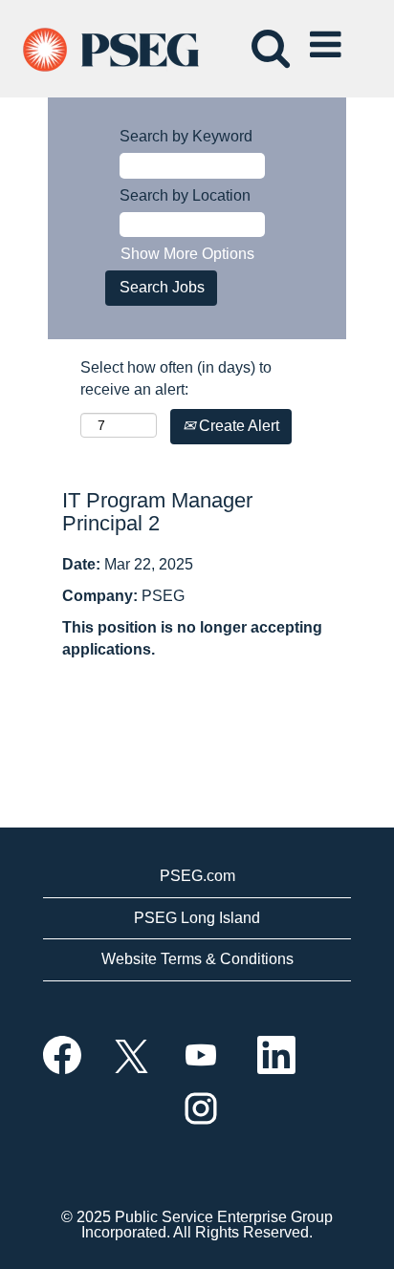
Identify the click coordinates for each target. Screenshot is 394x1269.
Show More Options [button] (187, 254)
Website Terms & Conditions (197, 959)
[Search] (267, 37)
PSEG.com (197, 876)
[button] (329, 38)
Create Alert (237, 426)
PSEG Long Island (197, 918)
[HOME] (127, 47)
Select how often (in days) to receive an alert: (176, 378)
